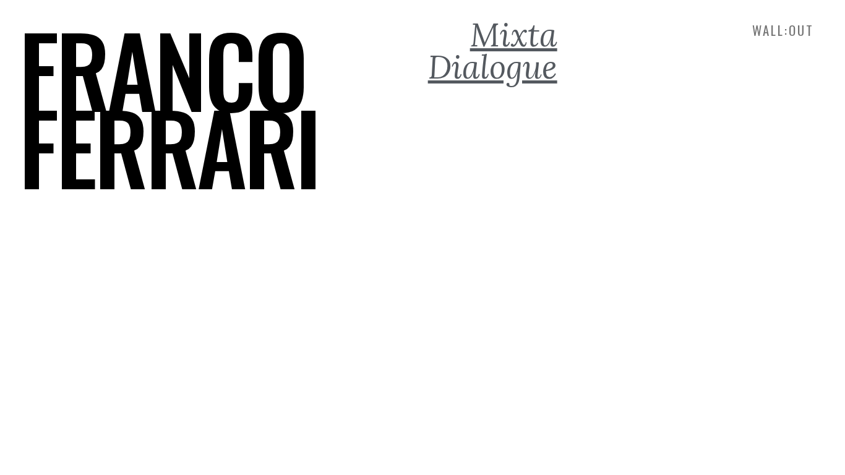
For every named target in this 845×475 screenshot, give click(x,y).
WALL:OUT (783, 30)
